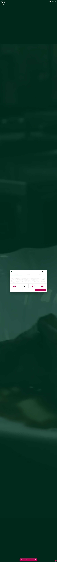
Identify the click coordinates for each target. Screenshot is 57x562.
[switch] (24, 286)
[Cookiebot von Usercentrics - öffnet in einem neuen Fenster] (42, 271)
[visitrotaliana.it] (3, 2)
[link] (49, 1)
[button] (55, 561)
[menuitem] (52, 1)
